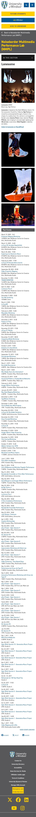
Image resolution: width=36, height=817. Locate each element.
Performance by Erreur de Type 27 (12, 568)
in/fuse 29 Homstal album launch (11, 263)
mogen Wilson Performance (10, 385)
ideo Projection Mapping (9, 271)
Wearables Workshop (8, 313)
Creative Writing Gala (8, 521)
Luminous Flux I (6, 494)
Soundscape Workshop (8, 356)
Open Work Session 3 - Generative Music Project (16, 705)
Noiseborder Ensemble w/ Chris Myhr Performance (17, 474)
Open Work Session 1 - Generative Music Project (16, 718)
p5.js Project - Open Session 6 (10, 584)
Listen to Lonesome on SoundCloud (12, 127)
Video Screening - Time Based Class (12, 562)
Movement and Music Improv (10, 453)
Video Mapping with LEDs (9, 725)
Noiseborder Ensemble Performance (12, 508)
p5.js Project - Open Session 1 (10, 617)
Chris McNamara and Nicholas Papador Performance (17, 467)
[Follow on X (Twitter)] (10, 801)
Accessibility (18, 768)
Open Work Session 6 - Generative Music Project (16, 671)
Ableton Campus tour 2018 (9, 446)
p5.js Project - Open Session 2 (10, 611)
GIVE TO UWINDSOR (18, 26)
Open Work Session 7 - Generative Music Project (16, 664)
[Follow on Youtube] (14, 809)
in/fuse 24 (4, 685)
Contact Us (18, 761)
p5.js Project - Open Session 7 (10, 555)
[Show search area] (26, 5)
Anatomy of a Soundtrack (9, 348)
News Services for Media (18, 771)
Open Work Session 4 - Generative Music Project (16, 698)
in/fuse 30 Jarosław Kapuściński (11, 245)
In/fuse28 (4, 304)
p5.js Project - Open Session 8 (10, 541)
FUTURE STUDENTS (18, 14)
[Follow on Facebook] (18, 801)
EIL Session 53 (6, 535)
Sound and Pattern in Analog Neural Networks (15, 379)
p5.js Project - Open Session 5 (10, 590)
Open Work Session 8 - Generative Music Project (16, 658)
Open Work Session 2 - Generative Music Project (16, 712)
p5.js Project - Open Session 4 (10, 597)
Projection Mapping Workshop (10, 237)
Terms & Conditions (18, 778)
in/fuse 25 (4, 426)
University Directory (18, 764)
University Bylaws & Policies (18, 782)
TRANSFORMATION (7, 280)
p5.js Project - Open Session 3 (10, 604)
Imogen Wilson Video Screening (11, 432)
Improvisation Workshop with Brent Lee (13, 548)
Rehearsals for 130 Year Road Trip (12, 678)
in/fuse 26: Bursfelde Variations (11, 412)
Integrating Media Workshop (10, 339)
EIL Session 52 (6, 624)
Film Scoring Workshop (8, 439)
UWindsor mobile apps (18, 775)
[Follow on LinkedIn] (26, 801)
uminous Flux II (7, 289)
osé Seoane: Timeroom (9, 514)
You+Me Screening (7, 298)
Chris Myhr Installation (8, 461)
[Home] (11, 5)
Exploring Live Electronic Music (11, 254)
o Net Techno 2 (6, 487)
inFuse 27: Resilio (7, 330)
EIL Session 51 (6, 631)
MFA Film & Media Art (8, 638)
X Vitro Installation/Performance (11, 501)
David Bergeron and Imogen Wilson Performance (16, 481)
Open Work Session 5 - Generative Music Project (16, 691)
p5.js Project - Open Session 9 (10, 528)
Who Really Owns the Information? (12, 372)
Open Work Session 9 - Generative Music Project (16, 651)
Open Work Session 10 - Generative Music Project (16, 644)
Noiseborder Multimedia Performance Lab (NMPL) (15, 34)
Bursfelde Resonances (8, 365)
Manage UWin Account (18, 785)
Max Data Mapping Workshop (10, 392)
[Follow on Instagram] (22, 809)
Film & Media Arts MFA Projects (11, 406)
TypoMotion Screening (8, 399)
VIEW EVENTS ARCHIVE (27, 730)
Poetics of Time (6, 322)
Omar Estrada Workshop (9, 419)
